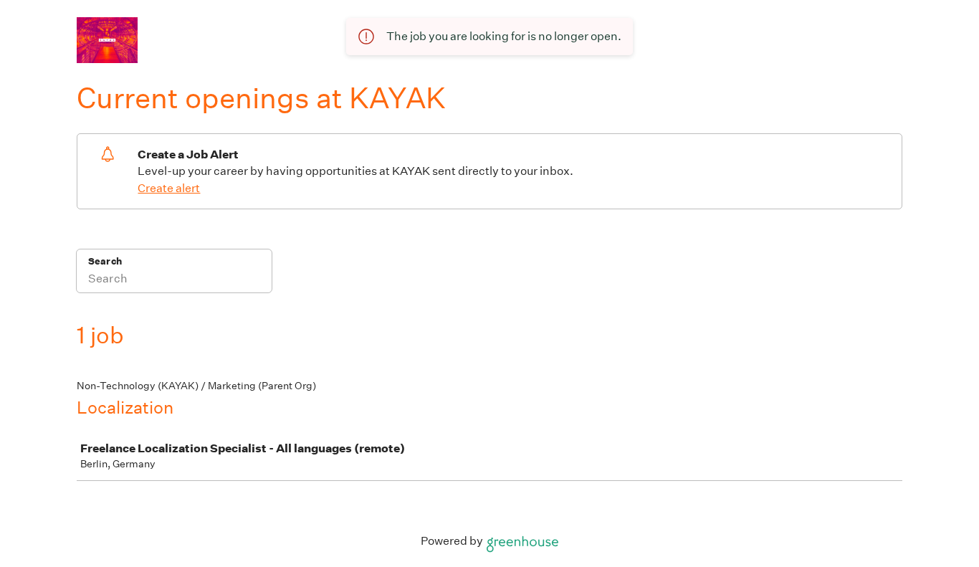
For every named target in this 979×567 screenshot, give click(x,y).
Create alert (169, 188)
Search (105, 261)
